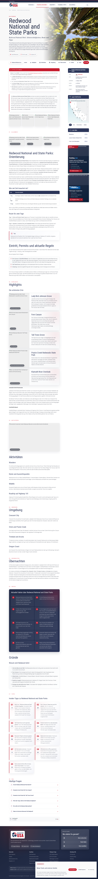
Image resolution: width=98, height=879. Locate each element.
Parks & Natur (79, 124)
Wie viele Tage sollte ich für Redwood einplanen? (24, 800)
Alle (70, 124)
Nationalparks (12, 854)
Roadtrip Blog (11, 1)
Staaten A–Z (12, 861)
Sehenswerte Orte (13, 858)
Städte (85, 124)
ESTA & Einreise (53, 856)
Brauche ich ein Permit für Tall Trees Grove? (23, 795)
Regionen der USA (33, 863)
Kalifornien (14, 10)
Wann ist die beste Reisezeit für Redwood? (23, 811)
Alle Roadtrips (32, 854)
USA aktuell (72, 4)
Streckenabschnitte (33, 856)
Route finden (75, 842)
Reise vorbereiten (75, 838)
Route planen (32, 861)
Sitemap (72, 858)
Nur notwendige (91, 869)
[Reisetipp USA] (13, 4)
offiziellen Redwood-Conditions (35, 73)
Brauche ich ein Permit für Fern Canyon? (22, 790)
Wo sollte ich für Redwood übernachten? (22, 806)
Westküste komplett (34, 858)
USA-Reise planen (54, 854)
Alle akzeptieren (72, 869)
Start (10, 10)
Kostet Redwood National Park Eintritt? (22, 784)
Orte (74, 124)
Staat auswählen (75, 846)
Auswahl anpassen (82, 869)
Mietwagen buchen (54, 858)
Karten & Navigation (54, 861)
